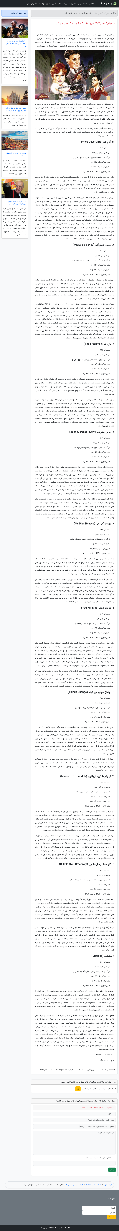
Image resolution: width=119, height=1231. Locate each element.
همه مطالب (93, 3)
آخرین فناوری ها (69, 3)
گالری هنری (56, 3)
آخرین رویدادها (45, 3)
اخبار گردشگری (31, 3)
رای (78, 1088)
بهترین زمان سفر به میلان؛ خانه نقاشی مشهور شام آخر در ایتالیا (16, 109)
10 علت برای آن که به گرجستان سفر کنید (16, 154)
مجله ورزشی (82, 3)
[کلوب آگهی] (109, 4)
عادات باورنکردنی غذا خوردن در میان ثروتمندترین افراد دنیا (16, 202)
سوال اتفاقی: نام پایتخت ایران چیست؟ (101, 1158)
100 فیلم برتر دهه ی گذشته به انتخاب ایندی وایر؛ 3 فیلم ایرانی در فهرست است (15, 43)
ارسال (112, 1169)
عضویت (112, 1216)
